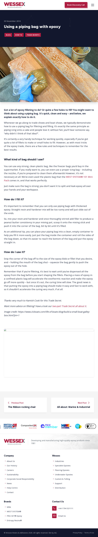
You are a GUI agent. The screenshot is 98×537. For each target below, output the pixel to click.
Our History (12, 465)
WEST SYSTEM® (14, 511)
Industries (59, 461)
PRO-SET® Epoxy (14, 516)
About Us (11, 461)
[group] (10, 426)
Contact (10, 492)
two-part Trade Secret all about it (69, 306)
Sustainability (13, 474)
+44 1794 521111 (63, 508)
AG (55, 533)
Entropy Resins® (14, 520)
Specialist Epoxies (63, 465)
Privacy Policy (77, 533)
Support (58, 483)
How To (18, 35)
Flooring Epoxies (62, 470)
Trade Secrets (33, 35)
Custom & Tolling (62, 479)
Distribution (60, 488)
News (9, 483)
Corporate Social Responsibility (20, 479)
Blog (8, 35)
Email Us (59, 515)
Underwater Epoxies (64, 474)
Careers (10, 470)
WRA (9, 507)
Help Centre (12, 488)
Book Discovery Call (76, 5)
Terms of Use (89, 533)
